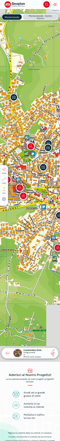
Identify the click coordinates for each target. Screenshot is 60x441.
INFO (4, 193)
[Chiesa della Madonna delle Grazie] (30, 146)
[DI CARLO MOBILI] (13, 97)
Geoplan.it (55, 10)
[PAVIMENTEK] (43, 167)
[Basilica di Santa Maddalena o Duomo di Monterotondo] (19, 187)
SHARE (4, 173)
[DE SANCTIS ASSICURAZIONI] (48, 147)
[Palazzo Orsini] (23, 195)
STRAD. (4, 183)
